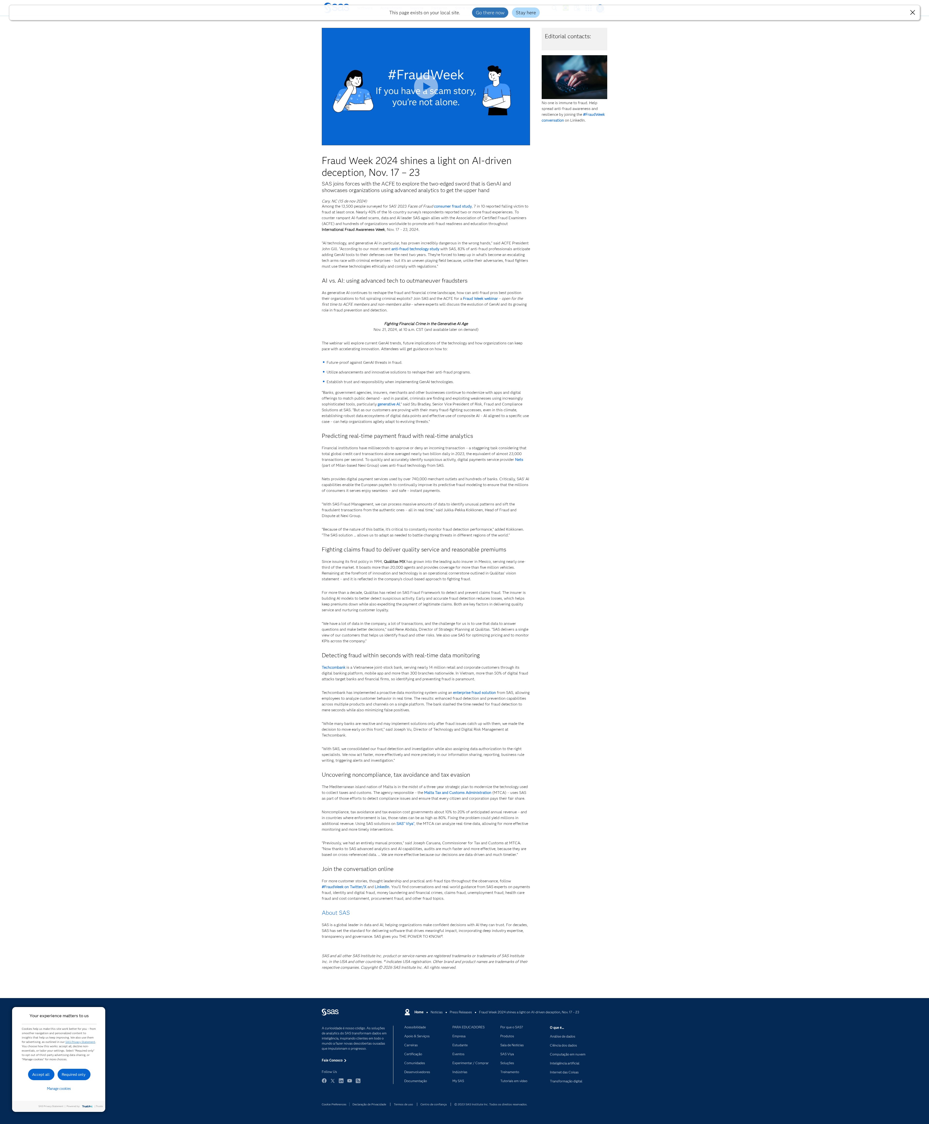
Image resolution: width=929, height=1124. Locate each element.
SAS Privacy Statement (80, 1042)
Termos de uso (403, 1104)
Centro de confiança (433, 1104)
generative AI (389, 404)
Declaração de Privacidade (369, 1104)
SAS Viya (405, 823)
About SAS (336, 912)
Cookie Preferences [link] (334, 1104)
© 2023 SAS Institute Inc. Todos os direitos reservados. (490, 1104)
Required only (74, 1074)
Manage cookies (59, 1088)
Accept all (41, 1074)
